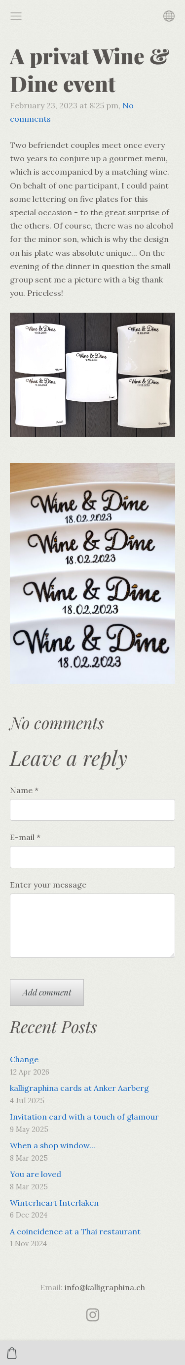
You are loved (35, 1174)
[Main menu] (16, 16)
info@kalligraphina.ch (105, 1287)
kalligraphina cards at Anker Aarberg (79, 1088)
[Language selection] (169, 16)
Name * (24, 790)
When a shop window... (52, 1145)
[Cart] (12, 1353)
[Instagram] (93, 1314)
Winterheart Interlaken (54, 1203)
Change (24, 1059)
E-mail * (25, 837)
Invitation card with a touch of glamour (84, 1117)
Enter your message (48, 885)
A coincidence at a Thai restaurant (75, 1231)
